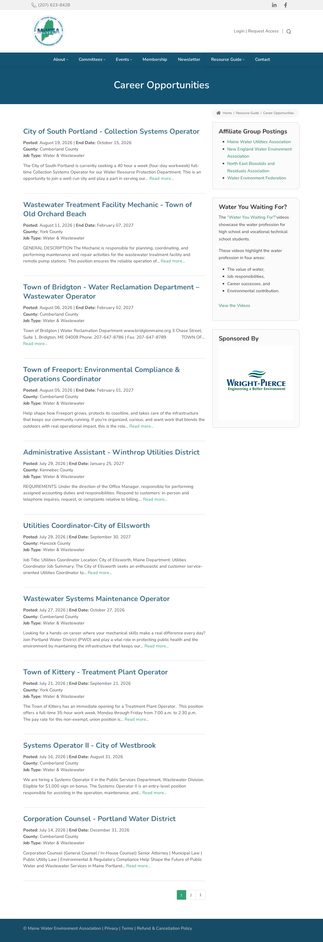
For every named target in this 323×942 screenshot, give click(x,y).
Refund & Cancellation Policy (164, 928)
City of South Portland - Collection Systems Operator (111, 131)
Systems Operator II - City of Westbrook (89, 745)
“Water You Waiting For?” (251, 217)
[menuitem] (60, 59)
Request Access (263, 31)
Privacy (111, 928)
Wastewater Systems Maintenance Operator (96, 599)
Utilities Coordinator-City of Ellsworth (86, 526)
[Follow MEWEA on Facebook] (286, 5)
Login (239, 31)
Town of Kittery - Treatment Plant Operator (95, 672)
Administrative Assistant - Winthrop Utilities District (111, 452)
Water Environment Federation (256, 178)
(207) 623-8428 (54, 5)
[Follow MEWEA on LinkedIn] (275, 5)
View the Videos (234, 305)
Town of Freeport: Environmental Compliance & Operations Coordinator (101, 374)
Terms (127, 928)
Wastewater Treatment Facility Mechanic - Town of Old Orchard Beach (107, 209)
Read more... (161, 178)
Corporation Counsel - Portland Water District (99, 819)
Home (227, 113)
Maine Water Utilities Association (259, 142)
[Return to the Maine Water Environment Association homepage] (48, 31)
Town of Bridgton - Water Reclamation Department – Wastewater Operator (111, 291)
